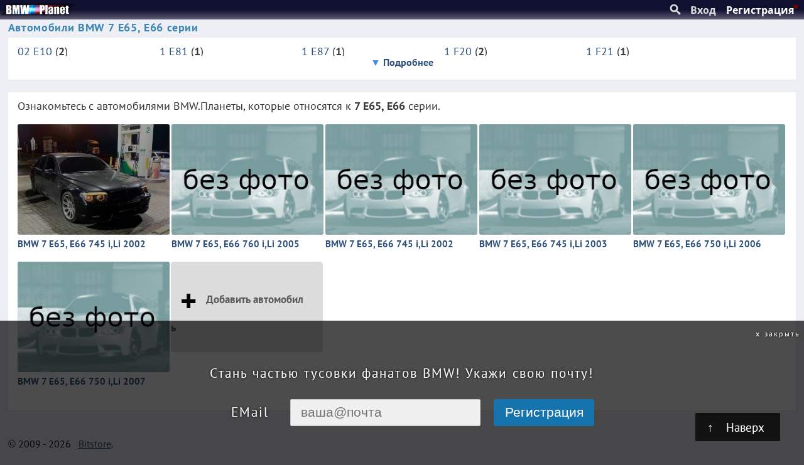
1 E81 (174, 50)
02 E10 (35, 50)
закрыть (782, 333)
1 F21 (600, 50)
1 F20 (458, 50)
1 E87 (315, 50)
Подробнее (408, 62)
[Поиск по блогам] (675, 10)
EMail (250, 412)
